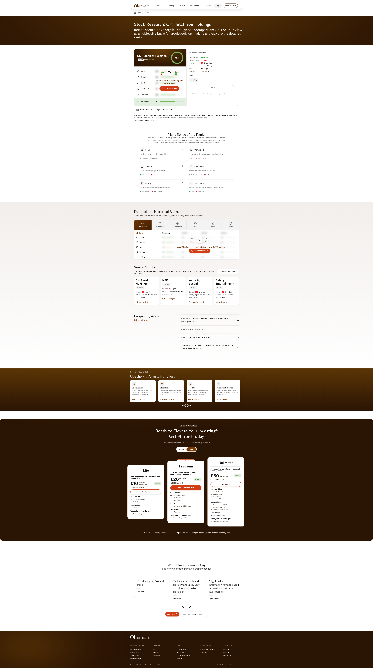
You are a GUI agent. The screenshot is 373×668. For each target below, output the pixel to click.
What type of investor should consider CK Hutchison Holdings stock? (205, 320)
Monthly (181, 449)
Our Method (194, 6)
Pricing (171, 6)
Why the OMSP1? (182, 649)
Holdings (180, 658)
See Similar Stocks (166, 110)
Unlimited (156, 655)
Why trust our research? (192, 329)
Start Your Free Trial (186, 488)
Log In (218, 6)
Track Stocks (134, 655)
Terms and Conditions (136, 665)
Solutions (158, 6)
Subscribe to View (170, 88)
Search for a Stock (137, 399)
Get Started (146, 492)
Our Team (226, 652)
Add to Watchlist (146, 110)
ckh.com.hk (205, 71)
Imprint (158, 665)
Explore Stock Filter (166, 399)
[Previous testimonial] (184, 608)
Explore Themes (222, 399)
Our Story (226, 649)
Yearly (191, 449)
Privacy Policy (149, 665)
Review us (171, 614)
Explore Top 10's (193, 399)
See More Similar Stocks (228, 271)
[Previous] (184, 405)
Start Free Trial (230, 6)
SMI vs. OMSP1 (181, 652)
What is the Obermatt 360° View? (196, 337)
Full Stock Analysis (142, 302)
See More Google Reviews (193, 614)
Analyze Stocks (135, 652)
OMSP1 (182, 6)
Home (139, 13)
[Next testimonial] (189, 608)
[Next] (189, 405)
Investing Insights (136, 658)
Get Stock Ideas (135, 649)
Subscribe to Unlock (201, 251)
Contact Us (227, 655)
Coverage (203, 652)
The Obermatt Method (207, 649)
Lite (154, 649)
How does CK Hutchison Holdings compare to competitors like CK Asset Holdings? (207, 347)
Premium (156, 652)
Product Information (183, 655)
